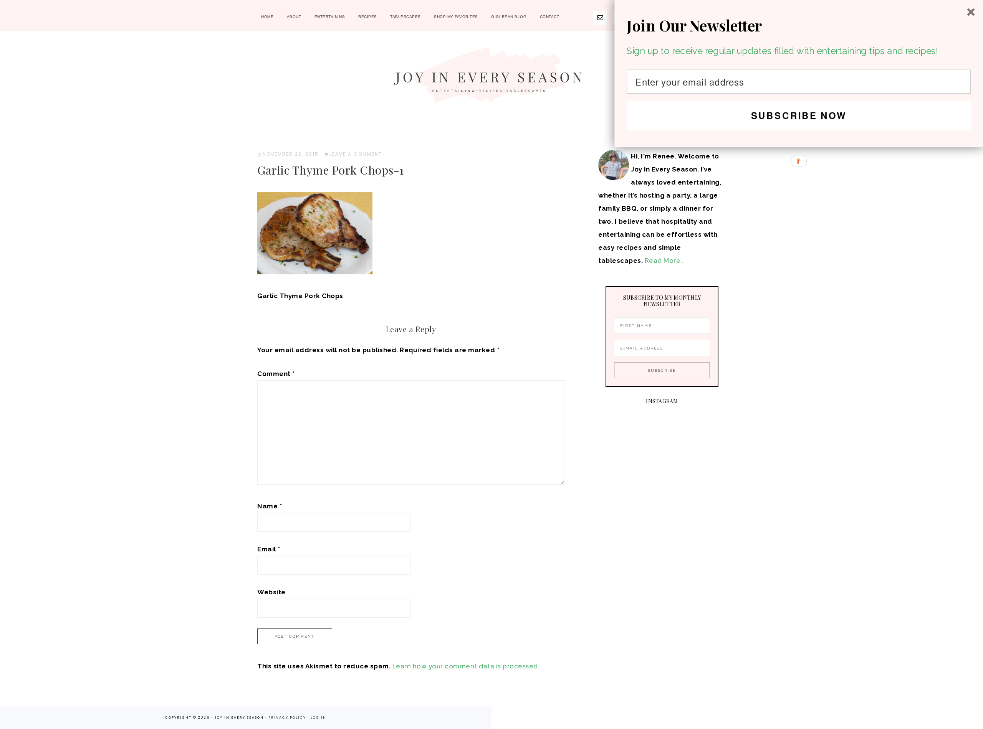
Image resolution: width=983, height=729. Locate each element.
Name (269, 506)
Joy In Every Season (491, 78)
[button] (799, 25)
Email (268, 549)
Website (271, 592)
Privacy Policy (288, 717)
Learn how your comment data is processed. (466, 666)
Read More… (664, 260)
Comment (276, 374)
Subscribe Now (799, 115)
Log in (318, 717)
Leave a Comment (355, 154)
